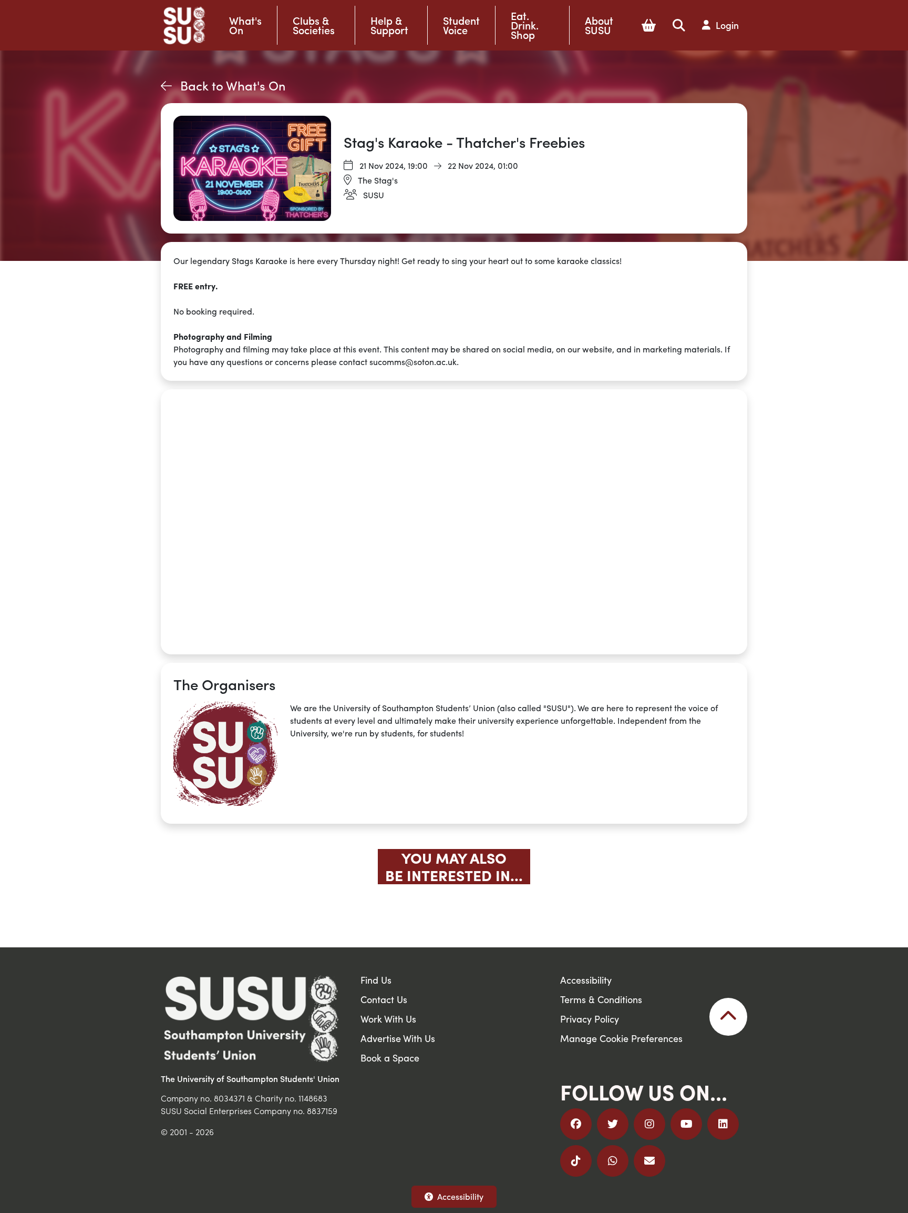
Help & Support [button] (389, 25)
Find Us (375, 979)
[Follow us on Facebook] (576, 1124)
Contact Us (383, 999)
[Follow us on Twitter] (612, 1124)
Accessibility (460, 1196)
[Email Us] (649, 1161)
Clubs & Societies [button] (314, 25)
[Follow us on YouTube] (686, 1124)
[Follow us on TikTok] (576, 1161)
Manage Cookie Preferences (621, 1038)
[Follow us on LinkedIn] (723, 1124)
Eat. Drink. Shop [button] (525, 25)
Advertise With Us (397, 1038)
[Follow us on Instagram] (649, 1124)
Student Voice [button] (461, 25)
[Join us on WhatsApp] (612, 1161)
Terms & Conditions (601, 999)
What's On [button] (245, 25)
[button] (649, 25)
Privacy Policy (589, 1018)
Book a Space (389, 1057)
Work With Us (388, 1018)
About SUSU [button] (599, 25)
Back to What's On (233, 85)
